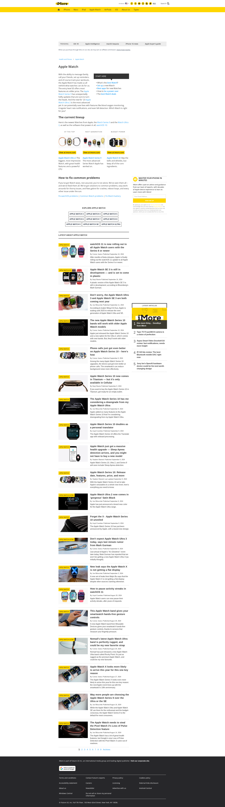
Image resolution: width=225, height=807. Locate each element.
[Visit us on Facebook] (131, 3)
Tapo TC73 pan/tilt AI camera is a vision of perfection (150, 333)
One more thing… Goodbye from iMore (149, 324)
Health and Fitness (65, 59)
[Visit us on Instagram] (143, 3)
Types (136, 9)
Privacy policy (117, 778)
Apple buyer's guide (153, 44)
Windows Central (65, 793)
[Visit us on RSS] (146, 3)
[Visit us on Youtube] (139, 3)
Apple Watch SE (65, 270)
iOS (116, 9)
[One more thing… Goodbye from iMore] (149, 318)
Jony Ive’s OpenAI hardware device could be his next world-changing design (150, 366)
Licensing (116, 783)
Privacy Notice (158, 206)
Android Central (145, 788)
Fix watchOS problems (68, 196)
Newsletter (90, 788)
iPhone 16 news (132, 44)
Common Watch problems (91, 196)
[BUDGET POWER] (118, 141)
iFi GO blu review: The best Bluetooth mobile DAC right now (149, 354)
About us (62, 788)
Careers (89, 783)
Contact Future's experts (95, 778)
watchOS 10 (102, 125)
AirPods (107, 9)
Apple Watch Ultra (66, 495)
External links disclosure (148, 783)
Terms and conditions (67, 778)
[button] (165, 3)
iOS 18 (76, 44)
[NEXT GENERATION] (94, 141)
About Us (126, 9)
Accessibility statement (68, 783)
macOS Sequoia (112, 44)
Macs (76, 9)
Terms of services (156, 205)
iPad (84, 9)
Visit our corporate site (140, 761)
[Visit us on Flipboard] (150, 3)
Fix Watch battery (113, 196)
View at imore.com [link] (67, 152)
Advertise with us (119, 788)
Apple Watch (95, 9)
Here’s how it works (123, 50)
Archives (106, 750)
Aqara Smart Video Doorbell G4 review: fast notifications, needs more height (151, 343)
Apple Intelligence (92, 44)
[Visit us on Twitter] (135, 3)
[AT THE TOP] (69, 141)
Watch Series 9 (103, 122)
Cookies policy (144, 778)
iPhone (67, 9)
